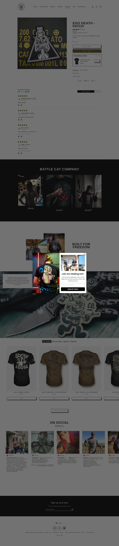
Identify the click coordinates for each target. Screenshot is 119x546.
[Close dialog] (84, 254)
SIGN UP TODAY (73, 289)
